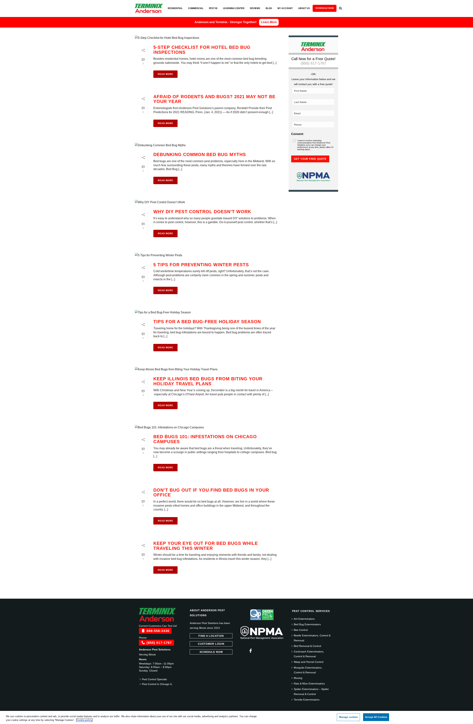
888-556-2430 (157, 631)
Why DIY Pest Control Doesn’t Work (202, 211)
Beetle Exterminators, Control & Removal (312, 638)
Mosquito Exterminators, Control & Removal (308, 670)
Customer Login (211, 643)
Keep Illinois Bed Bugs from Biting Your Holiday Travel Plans (207, 381)
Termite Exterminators (306, 699)
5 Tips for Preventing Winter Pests (201, 264)
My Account (285, 8)
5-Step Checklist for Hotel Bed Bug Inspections (202, 50)
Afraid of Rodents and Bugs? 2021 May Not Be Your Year (214, 99)
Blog (269, 8)
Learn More (269, 22)
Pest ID (213, 8)
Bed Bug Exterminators (307, 624)
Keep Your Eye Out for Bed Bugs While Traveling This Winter (205, 546)
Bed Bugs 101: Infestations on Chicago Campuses (205, 439)
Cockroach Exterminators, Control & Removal (309, 654)
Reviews (255, 8)
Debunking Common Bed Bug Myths (199, 154)
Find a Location (211, 635)
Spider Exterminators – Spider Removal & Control (311, 692)
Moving (298, 677)
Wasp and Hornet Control (308, 661)
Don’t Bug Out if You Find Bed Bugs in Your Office (211, 493)
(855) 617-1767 (313, 63)
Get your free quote (310, 159)
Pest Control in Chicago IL (157, 684)
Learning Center (233, 8)
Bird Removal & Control (307, 646)
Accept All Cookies (376, 717)
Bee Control (301, 629)
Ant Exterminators (304, 618)
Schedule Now (324, 8)
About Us (304, 8)
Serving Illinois (147, 654)
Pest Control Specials (154, 679)
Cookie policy (84, 720)
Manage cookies (348, 717)
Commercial (195, 8)
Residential (175, 8)
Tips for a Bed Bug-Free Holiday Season (207, 321)
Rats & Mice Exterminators (309, 683)
